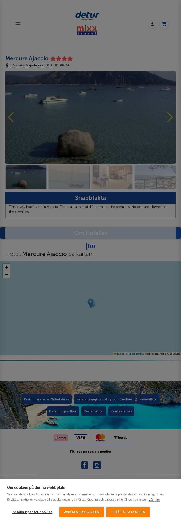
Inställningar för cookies (32, 512)
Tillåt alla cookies (128, 512)
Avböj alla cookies (81, 512)
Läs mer (154, 499)
